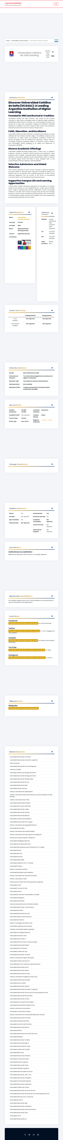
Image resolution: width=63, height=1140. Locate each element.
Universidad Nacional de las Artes (20, 913)
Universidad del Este (16, 1030)
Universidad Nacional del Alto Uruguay (21, 822)
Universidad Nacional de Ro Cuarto (20, 1046)
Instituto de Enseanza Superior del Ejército (22, 838)
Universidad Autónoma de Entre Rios (21, 1024)
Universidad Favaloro (16, 866)
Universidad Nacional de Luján (18, 1103)
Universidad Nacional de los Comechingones (23, 766)
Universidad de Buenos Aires (18, 936)
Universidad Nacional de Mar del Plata (21, 996)
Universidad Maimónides (17, 860)
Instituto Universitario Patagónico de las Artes (23, 977)
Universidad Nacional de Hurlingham (20, 1078)
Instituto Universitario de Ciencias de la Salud (23, 876)
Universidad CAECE (15, 885)
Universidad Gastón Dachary (18, 788)
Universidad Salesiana (16, 1037)
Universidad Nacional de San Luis (19, 782)
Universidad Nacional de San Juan (20, 973)
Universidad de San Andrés (18, 983)
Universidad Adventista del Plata (19, 1021)
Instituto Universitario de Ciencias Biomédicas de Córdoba (27, 1015)
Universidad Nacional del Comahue (20, 757)
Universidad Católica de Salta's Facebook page (23, 623)
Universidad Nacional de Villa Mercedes (21, 779)
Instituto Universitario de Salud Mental (21, 791)
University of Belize (15, 769)
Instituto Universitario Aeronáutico (20, 1008)
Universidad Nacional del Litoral (19, 967)
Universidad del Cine (16, 853)
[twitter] (29, 1134)
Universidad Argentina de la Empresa (21, 926)
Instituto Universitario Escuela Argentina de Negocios (25, 834)
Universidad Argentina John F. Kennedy (21, 863)
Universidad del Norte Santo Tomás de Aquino (23, 942)
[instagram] (33, 1134)
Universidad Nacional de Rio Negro (20, 980)
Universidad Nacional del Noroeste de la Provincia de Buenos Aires (29, 1094)
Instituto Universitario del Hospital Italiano (22, 831)
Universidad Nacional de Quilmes (19, 986)
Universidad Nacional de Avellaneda (20, 1084)
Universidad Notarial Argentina (19, 1062)
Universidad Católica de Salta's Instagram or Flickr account (27, 658)
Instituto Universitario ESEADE (18, 869)
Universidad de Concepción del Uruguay (22, 1002)
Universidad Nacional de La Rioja (19, 809)
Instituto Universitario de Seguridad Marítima (23, 825)
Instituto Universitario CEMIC (18, 879)
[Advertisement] (31, 24)
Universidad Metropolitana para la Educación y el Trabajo (27, 847)
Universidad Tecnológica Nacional (20, 932)
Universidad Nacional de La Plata (19, 999)
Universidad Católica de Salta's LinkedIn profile (23, 640)
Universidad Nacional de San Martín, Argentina (24, 760)
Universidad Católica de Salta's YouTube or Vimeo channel (26, 650)
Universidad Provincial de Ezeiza (19, 1059)
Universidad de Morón (16, 1100)
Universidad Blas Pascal (17, 1052)
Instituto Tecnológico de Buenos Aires (21, 923)
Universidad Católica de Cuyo (18, 951)
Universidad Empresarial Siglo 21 (19, 1043)
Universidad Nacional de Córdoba (20, 1040)
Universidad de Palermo (17, 920)
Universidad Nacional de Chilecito (20, 812)
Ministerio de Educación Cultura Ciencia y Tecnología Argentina (27, 554)
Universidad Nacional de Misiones (20, 815)
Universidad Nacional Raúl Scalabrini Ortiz (22, 1005)
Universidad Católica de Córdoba (20, 1049)
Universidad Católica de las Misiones (20, 819)
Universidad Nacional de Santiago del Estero (23, 776)
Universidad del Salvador (17, 901)
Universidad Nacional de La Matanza (20, 1106)
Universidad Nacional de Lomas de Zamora (22, 1090)
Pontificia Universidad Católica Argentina (22, 929)
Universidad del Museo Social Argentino (21, 872)
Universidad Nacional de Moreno (19, 1027)
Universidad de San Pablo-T (18, 939)
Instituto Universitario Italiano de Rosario (22, 958)
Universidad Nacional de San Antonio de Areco (23, 1033)
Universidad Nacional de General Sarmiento (23, 1109)
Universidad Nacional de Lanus (19, 1112)
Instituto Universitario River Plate (19, 800)
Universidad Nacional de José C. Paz (20, 1075)
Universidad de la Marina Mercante (20, 844)
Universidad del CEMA (16, 910)
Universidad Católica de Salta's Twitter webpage (24, 631)
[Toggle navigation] (56, 4)
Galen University (15, 763)
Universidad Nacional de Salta (19, 785)
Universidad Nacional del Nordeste (20, 803)
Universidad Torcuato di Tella (18, 888)
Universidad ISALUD (15, 850)
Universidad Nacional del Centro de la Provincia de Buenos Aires (29, 992)
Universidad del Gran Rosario (18, 948)
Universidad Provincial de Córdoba (20, 1011)
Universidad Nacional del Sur (18, 1119)
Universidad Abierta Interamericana (20, 917)
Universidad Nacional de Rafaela (19, 945)
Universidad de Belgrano (17, 898)
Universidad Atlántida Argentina (19, 1068)
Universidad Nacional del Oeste (19, 1065)
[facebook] (25, 1134)
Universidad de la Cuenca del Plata (20, 806)
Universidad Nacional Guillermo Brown (21, 1071)
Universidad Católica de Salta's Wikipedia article (23, 708)
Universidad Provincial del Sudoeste (20, 1081)
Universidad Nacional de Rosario (19, 970)
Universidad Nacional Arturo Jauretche (21, 1097)
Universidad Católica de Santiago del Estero (23, 773)
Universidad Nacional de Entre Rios (20, 1018)
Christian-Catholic (46, 420)
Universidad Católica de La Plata (19, 1087)
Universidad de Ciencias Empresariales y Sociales (24, 894)
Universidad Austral (15, 891)
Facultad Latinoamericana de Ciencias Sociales (24, 904)
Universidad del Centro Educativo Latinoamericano (25, 964)
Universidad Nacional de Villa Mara (20, 1056)
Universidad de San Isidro (17, 828)
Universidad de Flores (16, 857)
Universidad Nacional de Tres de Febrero (22, 907)
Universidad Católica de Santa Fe (20, 961)
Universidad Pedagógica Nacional (20, 841)
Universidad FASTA (15, 1116)
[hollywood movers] (38, 1134)
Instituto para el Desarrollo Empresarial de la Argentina (26, 882)
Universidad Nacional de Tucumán (20, 954)
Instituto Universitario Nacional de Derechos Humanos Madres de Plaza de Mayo (31, 796)
